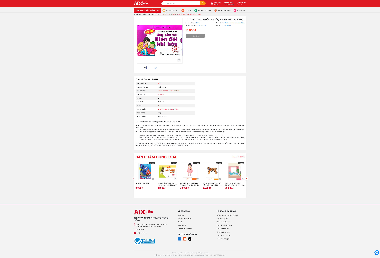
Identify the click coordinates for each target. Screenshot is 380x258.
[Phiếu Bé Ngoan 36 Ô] (145, 171)
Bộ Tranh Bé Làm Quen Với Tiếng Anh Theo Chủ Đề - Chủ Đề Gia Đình (234, 184)
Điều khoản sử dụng (184, 218)
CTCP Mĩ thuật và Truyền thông (168, 109)
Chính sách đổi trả (223, 229)
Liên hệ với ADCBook (185, 229)
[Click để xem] (159, 40)
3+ (158, 105)
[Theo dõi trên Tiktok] (189, 239)
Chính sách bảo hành (223, 235)
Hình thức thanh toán (223, 232)
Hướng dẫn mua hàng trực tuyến (227, 215)
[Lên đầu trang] (376, 248)
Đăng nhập (217, 2)
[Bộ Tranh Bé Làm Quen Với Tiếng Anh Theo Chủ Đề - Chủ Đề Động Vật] (212, 171)
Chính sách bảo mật (223, 222)
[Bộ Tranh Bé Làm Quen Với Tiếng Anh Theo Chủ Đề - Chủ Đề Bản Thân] (190, 171)
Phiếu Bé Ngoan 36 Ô (142, 183)
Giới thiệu (181, 215)
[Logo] (151, 212)
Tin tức (180, 222)
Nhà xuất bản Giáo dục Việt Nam (236, 23)
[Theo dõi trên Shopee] (185, 239)
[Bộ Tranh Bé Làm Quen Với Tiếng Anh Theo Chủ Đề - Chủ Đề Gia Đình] (235, 171)
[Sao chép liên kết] (156, 68)
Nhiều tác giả (201, 25)
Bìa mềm (228, 25)
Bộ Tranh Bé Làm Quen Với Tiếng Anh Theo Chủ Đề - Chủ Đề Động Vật (212, 184)
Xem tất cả (237, 157)
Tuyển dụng (182, 225)
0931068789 (140, 229)
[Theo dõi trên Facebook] (180, 239)
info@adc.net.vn (142, 233)
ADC (197, 23)
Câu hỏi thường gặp (223, 239)
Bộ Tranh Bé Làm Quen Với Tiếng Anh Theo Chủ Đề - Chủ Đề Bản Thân (189, 184)
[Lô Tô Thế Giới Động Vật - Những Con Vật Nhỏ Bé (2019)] (168, 171)
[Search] (203, 3)
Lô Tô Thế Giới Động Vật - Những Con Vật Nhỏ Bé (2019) (167, 184)
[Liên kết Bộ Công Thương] (145, 241)
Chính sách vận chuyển (224, 225)
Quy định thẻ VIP (222, 218)
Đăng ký (216, 4)
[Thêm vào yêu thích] (179, 60)
